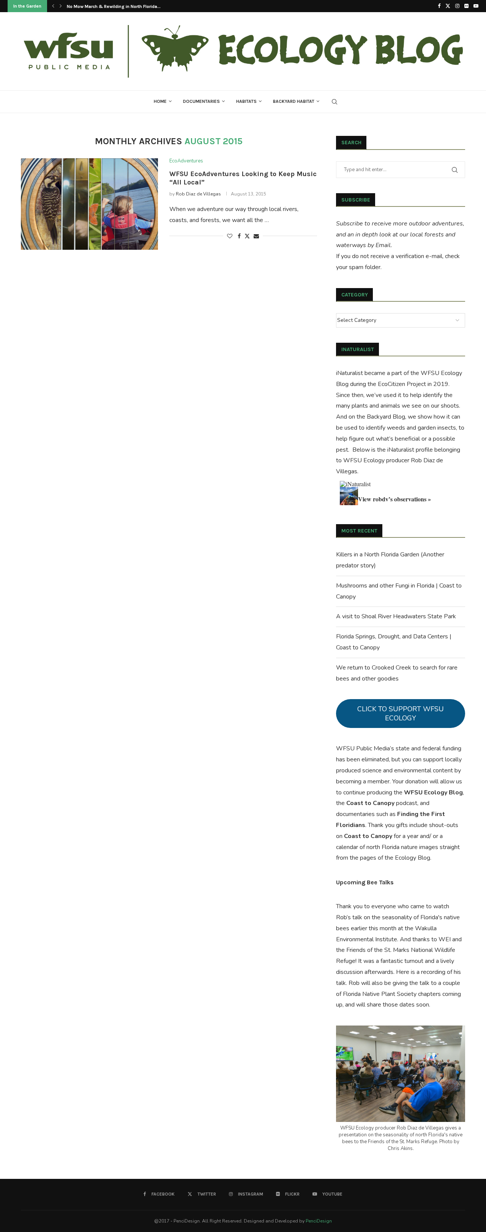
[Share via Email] (256, 236)
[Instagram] (457, 6)
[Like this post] (229, 236)
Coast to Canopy (370, 803)
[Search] (334, 102)
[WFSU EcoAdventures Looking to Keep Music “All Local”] (89, 203)
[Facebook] (439, 6)
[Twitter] (447, 6)
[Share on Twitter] (247, 236)
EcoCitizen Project (402, 384)
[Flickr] (466, 6)
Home (160, 101)
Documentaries (201, 101)
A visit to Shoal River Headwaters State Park (396, 616)
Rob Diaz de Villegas (198, 194)
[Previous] (53, 6)
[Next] (61, 6)
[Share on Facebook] (239, 236)
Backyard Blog (386, 417)
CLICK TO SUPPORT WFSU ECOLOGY (400, 713)
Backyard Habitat (293, 101)
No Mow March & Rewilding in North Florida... (114, 6)
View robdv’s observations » (394, 499)
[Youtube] (475, 6)
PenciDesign (319, 1221)
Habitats (246, 101)
